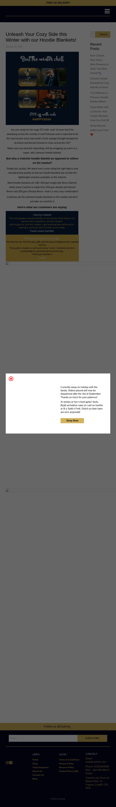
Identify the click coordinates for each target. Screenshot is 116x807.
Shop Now (72, 420)
